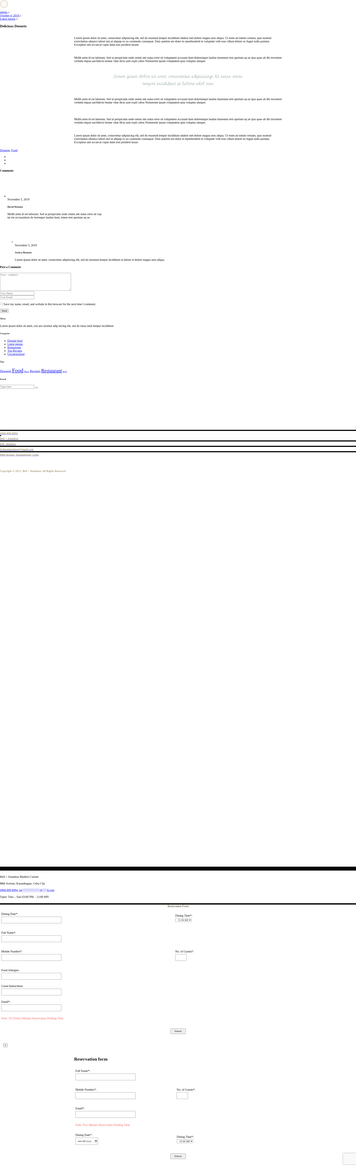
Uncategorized (15, 354)
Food (14, 150)
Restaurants (14, 347)
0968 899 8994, (9, 890)
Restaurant (51, 370)
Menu (26, 372)
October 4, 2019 (10, 15)
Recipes (35, 371)
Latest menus (7, 18)
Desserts (5, 150)
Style (65, 372)
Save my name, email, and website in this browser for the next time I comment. (50, 304)
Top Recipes (14, 350)
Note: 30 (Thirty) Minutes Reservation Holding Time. (32, 1018)
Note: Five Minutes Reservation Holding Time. (103, 1125)
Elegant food (14, 340)
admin (4, 12)
